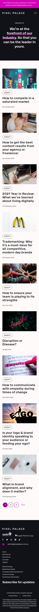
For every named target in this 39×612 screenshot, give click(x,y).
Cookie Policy (26, 596)
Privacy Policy (12, 596)
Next (23, 505)
